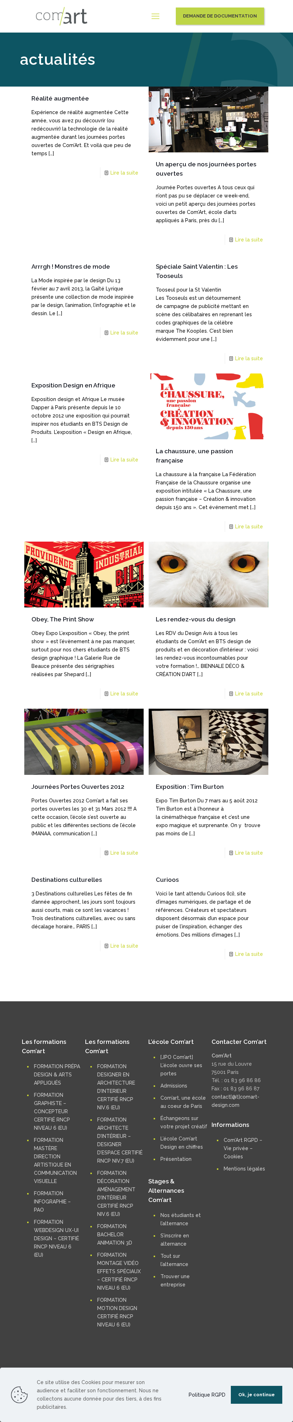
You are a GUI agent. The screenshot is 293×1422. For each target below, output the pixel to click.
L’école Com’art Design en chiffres (181, 1143)
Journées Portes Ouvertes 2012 (77, 786)
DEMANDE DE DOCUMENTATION (220, 16)
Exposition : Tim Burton (190, 786)
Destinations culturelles (66, 879)
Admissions (173, 1086)
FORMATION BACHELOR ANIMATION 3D (114, 1234)
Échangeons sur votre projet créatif (183, 1122)
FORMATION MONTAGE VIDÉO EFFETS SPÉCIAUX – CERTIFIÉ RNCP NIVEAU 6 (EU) (119, 1271)
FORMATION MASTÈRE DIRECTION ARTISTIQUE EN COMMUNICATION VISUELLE (55, 1160)
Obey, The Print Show (62, 619)
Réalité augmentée (60, 98)
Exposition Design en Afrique (73, 385)
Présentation (176, 1159)
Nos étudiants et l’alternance (180, 1219)
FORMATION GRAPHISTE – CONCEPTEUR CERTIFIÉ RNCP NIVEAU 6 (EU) (52, 1111)
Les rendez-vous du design (195, 619)
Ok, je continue (256, 1394)
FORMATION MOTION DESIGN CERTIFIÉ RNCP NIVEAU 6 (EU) (117, 1312)
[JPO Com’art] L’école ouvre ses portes (181, 1065)
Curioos (167, 879)
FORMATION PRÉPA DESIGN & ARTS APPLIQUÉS (57, 1075)
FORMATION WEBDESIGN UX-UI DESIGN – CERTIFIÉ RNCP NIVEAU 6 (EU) (56, 1238)
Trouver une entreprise (175, 1280)
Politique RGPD (207, 1395)
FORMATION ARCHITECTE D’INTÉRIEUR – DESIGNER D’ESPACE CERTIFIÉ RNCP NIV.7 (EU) (120, 1140)
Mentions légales (244, 1169)
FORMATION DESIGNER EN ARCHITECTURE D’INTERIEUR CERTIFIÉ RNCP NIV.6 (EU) (116, 1087)
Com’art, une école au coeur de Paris (183, 1102)
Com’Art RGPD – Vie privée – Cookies (243, 1148)
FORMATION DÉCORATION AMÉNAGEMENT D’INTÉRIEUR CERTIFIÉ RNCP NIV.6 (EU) (116, 1193)
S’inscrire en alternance (174, 1240)
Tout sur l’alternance (174, 1260)
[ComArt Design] (61, 16)
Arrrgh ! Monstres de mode (70, 266)
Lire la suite (124, 173)
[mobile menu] (155, 16)
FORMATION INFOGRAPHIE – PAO (52, 1202)
